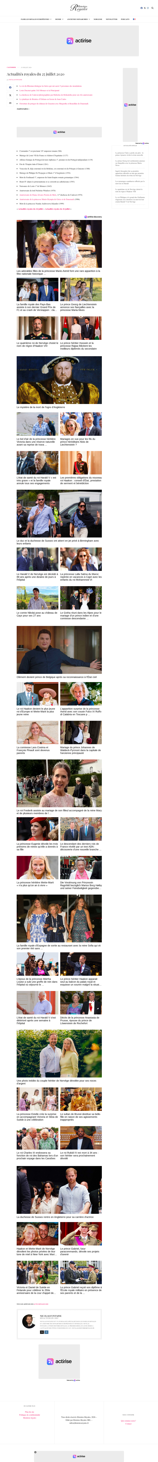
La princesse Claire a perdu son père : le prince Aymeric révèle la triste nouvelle (129, 154)
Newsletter (111, 19)
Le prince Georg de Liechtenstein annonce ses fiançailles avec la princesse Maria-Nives (130, 163)
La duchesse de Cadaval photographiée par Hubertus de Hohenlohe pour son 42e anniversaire (56, 94)
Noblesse (98, 19)
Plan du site (29, 1412)
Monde (58, 19)
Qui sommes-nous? (128, 1420)
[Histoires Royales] (79, 8)
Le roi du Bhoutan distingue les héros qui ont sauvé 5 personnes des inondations (51, 86)
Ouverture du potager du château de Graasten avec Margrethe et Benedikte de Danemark (54, 103)
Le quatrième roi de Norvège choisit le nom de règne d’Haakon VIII (128, 190)
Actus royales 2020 (41, 1304)
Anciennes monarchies (77, 19)
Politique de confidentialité (29, 1414)
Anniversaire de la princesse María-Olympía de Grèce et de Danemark (47, 199)
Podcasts (125, 19)
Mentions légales (29, 1417)
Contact (128, 1423)
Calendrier (11, 67)
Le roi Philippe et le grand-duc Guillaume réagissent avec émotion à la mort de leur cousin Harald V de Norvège (130, 199)
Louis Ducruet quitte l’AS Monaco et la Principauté (39, 90)
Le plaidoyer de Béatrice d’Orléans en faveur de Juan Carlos (43, 99)
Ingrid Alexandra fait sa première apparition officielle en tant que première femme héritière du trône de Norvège (129, 173)
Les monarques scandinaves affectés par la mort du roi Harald (130, 182)
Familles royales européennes (35, 19)
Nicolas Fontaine (15, 80)
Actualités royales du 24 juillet (31, 208)
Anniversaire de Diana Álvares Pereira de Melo (38, 194)
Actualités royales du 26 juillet (57, 208)
